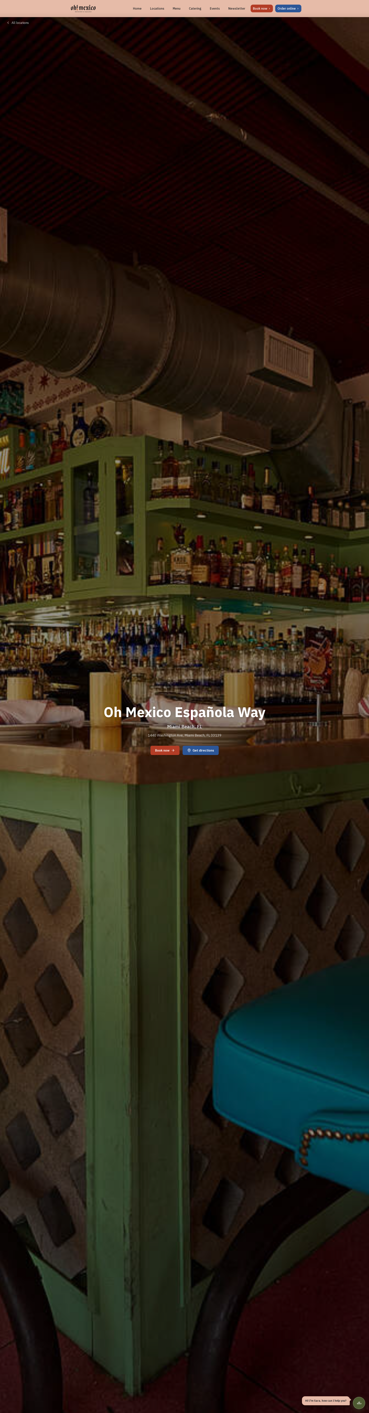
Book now (162, 750)
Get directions (203, 750)
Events (215, 8)
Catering (195, 8)
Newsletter (236, 8)
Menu (176, 8)
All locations (20, 23)
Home (137, 8)
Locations (157, 8)
